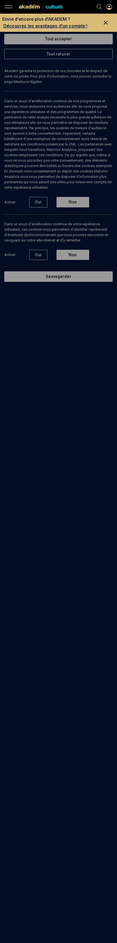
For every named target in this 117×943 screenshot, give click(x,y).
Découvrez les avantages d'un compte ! (45, 26)
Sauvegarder (58, 276)
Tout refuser (59, 54)
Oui (38, 202)
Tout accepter (58, 39)
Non (73, 202)
